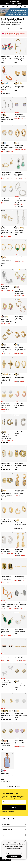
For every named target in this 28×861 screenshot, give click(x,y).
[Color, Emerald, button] (18, 83)
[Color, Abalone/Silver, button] (10, 711)
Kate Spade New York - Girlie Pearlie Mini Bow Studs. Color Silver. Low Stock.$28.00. (7, 677)
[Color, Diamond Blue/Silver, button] (18, 345)
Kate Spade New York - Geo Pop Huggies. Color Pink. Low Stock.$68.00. (20, 399)
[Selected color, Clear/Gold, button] (2, 143)
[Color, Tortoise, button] (20, 227)
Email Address (7, 802)
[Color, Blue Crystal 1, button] (5, 83)
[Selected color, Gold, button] (15, 143)
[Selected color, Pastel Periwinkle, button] (2, 770)
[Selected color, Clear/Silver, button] (15, 227)
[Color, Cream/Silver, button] (18, 374)
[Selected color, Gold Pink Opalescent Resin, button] (15, 287)
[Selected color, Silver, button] (2, 115)
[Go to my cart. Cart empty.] (21, 6)
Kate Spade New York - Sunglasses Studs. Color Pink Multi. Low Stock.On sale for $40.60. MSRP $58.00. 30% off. (7, 649)
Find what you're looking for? (13, 786)
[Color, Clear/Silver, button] (18, 681)
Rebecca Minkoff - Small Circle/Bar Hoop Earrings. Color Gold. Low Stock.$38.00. (20, 50)
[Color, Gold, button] (5, 115)
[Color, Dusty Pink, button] (5, 257)
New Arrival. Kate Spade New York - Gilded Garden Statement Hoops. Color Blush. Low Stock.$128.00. (20, 311)
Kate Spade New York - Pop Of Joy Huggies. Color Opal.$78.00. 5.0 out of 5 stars (7, 457)
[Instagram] (4, 818)
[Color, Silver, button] (18, 143)
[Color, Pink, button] (5, 741)
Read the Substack (16, 3)
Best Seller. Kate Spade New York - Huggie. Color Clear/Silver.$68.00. (20, 428)
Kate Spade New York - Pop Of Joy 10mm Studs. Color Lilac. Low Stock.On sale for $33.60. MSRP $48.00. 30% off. (20, 736)
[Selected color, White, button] (2, 741)
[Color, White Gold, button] (23, 227)
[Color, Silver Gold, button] (5, 711)
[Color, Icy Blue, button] (5, 143)
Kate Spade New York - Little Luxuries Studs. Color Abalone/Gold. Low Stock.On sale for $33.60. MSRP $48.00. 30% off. (20, 110)
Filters (8, 28)
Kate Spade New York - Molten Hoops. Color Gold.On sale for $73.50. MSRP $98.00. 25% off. (20, 138)
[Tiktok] (9, 818)
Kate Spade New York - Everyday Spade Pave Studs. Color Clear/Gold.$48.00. (20, 677)
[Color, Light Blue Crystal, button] (7, 83)
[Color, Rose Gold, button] (18, 227)
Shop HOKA (18, 14)
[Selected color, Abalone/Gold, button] (2, 257)
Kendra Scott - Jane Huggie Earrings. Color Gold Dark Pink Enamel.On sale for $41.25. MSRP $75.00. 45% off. (7, 311)
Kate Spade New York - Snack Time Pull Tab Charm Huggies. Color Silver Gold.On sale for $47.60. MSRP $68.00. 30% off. (20, 486)
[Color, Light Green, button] (7, 711)
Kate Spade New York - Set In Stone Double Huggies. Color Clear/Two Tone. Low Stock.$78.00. (7, 486)
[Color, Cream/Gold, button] (7, 374)
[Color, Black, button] (7, 741)
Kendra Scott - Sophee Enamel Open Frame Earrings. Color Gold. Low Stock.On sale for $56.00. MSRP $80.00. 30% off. (7, 597)
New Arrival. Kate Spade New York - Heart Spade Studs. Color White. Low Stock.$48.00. (20, 623)
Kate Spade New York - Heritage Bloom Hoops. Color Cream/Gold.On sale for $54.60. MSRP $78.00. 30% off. (7, 166)
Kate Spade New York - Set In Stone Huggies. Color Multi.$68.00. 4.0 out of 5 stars (20, 516)
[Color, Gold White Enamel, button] (7, 317)
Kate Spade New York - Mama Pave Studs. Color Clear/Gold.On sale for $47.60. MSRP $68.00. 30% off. (20, 649)
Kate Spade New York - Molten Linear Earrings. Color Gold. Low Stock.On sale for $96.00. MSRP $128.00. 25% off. (20, 544)
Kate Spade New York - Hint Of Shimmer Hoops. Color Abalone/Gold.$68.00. (7, 253)
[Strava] (14, 818)
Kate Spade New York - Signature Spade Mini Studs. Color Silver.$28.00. (20, 707)
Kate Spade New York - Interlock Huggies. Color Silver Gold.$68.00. (7, 516)
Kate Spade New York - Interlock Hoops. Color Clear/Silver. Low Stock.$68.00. (20, 223)
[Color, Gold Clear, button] (5, 490)
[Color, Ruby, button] (20, 83)
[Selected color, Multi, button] (15, 520)
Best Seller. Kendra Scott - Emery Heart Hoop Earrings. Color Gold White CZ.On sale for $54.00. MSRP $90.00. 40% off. (7, 223)
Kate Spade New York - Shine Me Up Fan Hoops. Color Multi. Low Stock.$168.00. (7, 50)
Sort (21, 28)
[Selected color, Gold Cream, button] (2, 711)
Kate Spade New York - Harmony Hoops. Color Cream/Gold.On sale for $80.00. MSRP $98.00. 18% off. (20, 370)
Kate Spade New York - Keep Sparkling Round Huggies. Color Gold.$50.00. (7, 370)
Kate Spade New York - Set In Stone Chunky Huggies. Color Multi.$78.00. (20, 457)
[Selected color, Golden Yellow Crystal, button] (2, 83)
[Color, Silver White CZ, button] (5, 227)
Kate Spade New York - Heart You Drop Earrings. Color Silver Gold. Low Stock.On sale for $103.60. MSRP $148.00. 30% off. (7, 399)
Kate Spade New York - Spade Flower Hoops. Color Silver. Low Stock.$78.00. (7, 110)
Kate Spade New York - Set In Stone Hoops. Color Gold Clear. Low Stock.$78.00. (20, 80)
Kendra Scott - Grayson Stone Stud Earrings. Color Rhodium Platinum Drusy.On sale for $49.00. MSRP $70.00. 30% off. (20, 597)
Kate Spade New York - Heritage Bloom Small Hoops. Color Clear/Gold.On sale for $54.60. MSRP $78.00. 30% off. (7, 138)
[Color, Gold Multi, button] (5, 374)
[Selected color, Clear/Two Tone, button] (2, 490)
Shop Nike (10, 14)
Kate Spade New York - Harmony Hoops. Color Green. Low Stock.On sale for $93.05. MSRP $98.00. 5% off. (20, 253)
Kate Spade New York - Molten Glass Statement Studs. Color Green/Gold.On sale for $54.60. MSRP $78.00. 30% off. (7, 570)
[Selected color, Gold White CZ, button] (2, 227)
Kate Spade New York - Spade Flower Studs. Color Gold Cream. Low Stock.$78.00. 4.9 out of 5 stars (7, 707)
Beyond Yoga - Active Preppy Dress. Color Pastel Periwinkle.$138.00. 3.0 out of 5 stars (7, 767)
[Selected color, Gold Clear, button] (15, 83)
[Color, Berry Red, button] (5, 770)
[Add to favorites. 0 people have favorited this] (12, 40)
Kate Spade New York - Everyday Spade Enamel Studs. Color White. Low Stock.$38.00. (7, 736)
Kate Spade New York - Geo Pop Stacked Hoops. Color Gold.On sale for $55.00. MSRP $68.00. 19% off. (7, 340)
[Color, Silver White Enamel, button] (5, 317)
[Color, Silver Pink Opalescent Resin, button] (18, 287)
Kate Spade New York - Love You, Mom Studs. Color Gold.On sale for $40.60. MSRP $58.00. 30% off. (20, 570)
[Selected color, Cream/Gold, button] (15, 374)
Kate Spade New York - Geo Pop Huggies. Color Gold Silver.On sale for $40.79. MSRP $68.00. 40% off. (7, 194)
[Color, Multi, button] (5, 432)
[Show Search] (17, 6)
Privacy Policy (17, 848)
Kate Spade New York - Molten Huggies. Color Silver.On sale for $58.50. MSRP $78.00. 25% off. (7, 544)
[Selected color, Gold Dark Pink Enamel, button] (2, 317)
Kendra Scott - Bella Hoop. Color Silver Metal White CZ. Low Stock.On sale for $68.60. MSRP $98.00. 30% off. (7, 282)
